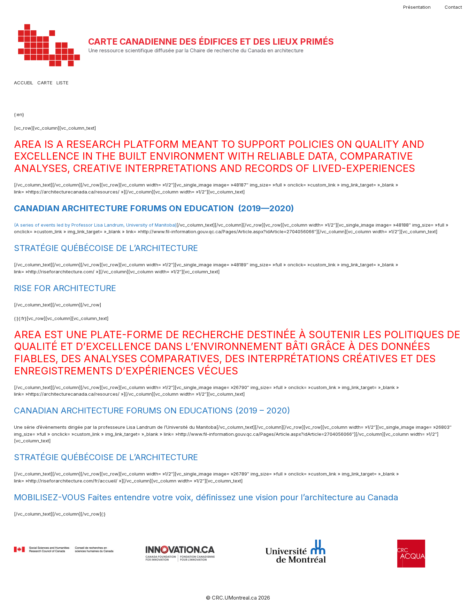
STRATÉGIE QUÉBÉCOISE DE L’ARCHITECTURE (107, 248)
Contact (453, 7)
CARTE (44, 82)
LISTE (62, 82)
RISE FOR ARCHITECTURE (65, 288)
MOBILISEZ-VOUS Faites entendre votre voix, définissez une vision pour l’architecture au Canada (206, 497)
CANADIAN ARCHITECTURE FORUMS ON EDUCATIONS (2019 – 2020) (152, 410)
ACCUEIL (23, 82)
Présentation (417, 7)
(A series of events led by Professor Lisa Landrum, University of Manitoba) (95, 225)
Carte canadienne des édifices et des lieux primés (211, 41)
